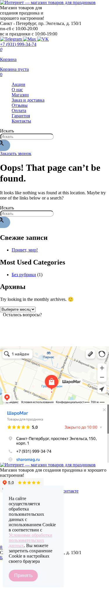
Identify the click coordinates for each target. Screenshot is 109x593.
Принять (23, 575)
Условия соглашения (20, 589)
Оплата (19, 110)
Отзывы (20, 105)
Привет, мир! (25, 249)
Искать (7, 130)
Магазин (20, 94)
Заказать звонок (15, 153)
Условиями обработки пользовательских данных (30, 540)
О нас (17, 89)
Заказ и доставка (28, 100)
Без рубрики (24, 274)
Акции (18, 84)
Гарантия (21, 115)
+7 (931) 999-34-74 (18, 44)
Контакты (21, 120)
